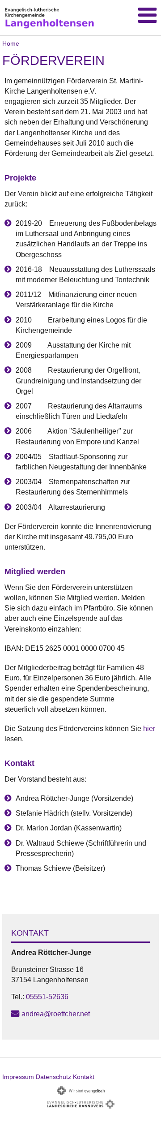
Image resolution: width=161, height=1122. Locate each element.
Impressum (18, 1076)
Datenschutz (53, 1076)
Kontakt (83, 1076)
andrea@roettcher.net (55, 1014)
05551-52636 (47, 997)
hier (149, 728)
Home (10, 43)
